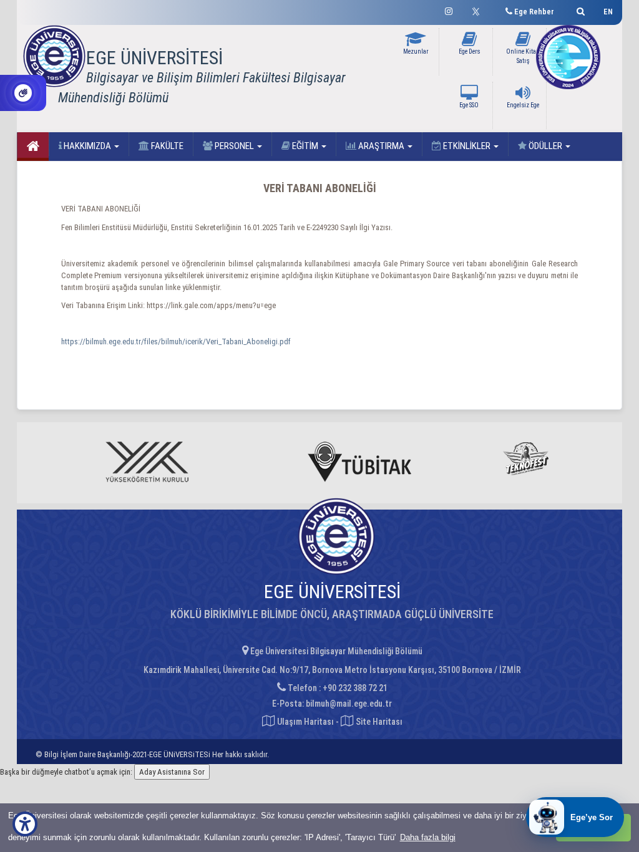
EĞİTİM (305, 146)
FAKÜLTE (166, 146)
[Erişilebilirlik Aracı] (24, 823)
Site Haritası (378, 722)
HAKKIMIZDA (87, 146)
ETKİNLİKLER (466, 146)
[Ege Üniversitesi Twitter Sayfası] (479, 10)
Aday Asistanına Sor (172, 772)
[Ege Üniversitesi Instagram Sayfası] (449, 9)
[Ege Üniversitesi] (578, 9)
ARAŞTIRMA (381, 146)
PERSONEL (234, 146)
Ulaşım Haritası (304, 722)
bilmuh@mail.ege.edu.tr (349, 704)
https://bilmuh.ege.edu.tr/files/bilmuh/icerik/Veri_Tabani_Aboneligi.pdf (176, 341)
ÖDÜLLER (545, 146)
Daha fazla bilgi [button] (428, 837)
